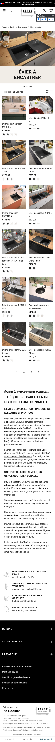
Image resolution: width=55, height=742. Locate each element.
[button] (4, 10)
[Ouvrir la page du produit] (14, 108)
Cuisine (12, 27)
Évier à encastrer (36, 27)
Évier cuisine (22, 27)
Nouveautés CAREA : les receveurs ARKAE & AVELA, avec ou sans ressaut (29, 3)
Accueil (4, 27)
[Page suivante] (38, 372)
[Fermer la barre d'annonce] (52, 2)
